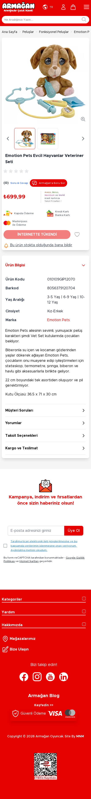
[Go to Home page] (18, 7)
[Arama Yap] (84, 19)
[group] (17, 171)
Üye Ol (74, 530)
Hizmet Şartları (29, 561)
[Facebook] (23, 676)
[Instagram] (37, 676)
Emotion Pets (58, 320)
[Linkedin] (63, 676)
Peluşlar (28, 32)
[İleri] (83, 138)
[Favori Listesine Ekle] (77, 234)
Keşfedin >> (43, 705)
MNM (80, 736)
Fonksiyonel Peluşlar (54, 32)
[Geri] (8, 138)
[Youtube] (50, 676)
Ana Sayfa (9, 32)
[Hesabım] (63, 7)
